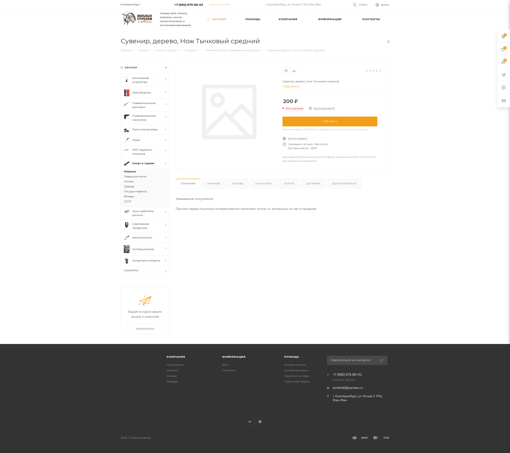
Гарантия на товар (296, 375)
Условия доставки (296, 370)
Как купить (263, 183)
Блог (225, 364)
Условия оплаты (295, 364)
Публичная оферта (297, 381)
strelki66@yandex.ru (348, 388)
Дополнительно (344, 183)
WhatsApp (260, 421)
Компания (176, 356)
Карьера (172, 381)
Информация (234, 356)
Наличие (213, 183)
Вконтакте (250, 421)
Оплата (289, 183)
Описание (188, 183)
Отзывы (238, 183)
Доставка (313, 183)
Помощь (291, 356)
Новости (172, 370)
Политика (229, 370)
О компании (175, 364)
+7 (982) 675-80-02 (188, 5)
